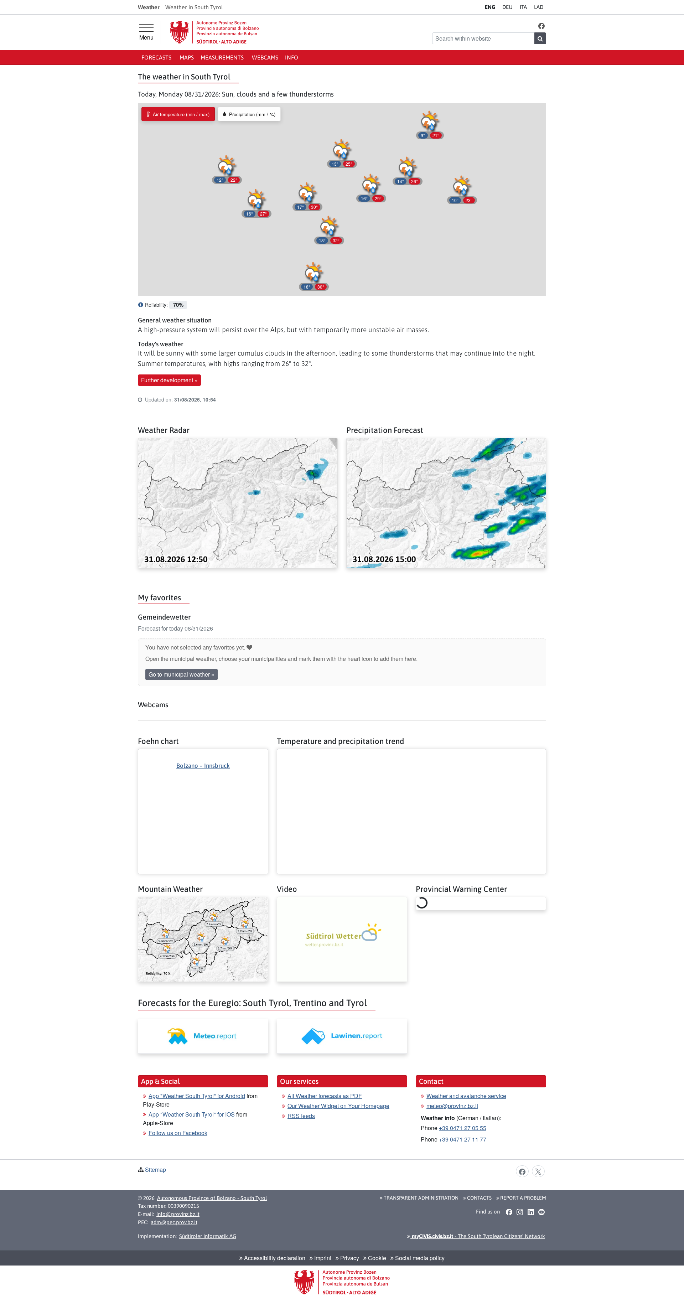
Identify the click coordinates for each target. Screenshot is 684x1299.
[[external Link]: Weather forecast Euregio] (203, 1036)
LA (538, 7)
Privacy (349, 1258)
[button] (541, 25)
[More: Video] (342, 939)
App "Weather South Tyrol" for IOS (192, 1114)
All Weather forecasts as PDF (324, 1096)
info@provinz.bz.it (178, 1214)
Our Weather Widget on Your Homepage (338, 1106)
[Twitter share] (538, 1171)
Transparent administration (420, 1198)
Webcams (265, 57)
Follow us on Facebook (178, 1133)
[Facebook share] (522, 1171)
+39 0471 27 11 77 (462, 1139)
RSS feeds (301, 1116)
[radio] (178, 114)
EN (490, 7)
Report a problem (522, 1198)
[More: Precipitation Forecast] (446, 502)
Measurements (223, 57)
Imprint (322, 1258)
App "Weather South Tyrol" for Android (197, 1096)
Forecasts (157, 57)
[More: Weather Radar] (237, 502)
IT (523, 7)
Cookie (376, 1258)
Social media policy (419, 1258)
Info (291, 57)
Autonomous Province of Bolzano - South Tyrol (212, 1198)
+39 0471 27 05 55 (462, 1128)
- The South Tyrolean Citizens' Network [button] (477, 1236)
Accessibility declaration (274, 1258)
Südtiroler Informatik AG (207, 1236)
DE (507, 7)
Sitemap (155, 1169)
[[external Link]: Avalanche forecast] (342, 1036)
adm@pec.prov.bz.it (174, 1222)
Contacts (479, 1198)
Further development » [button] (169, 380)
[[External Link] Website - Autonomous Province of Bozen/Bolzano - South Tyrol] (214, 32)
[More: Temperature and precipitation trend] (411, 755)
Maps (187, 57)
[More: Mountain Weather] (203, 939)
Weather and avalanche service (466, 1096)
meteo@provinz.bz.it (452, 1106)
